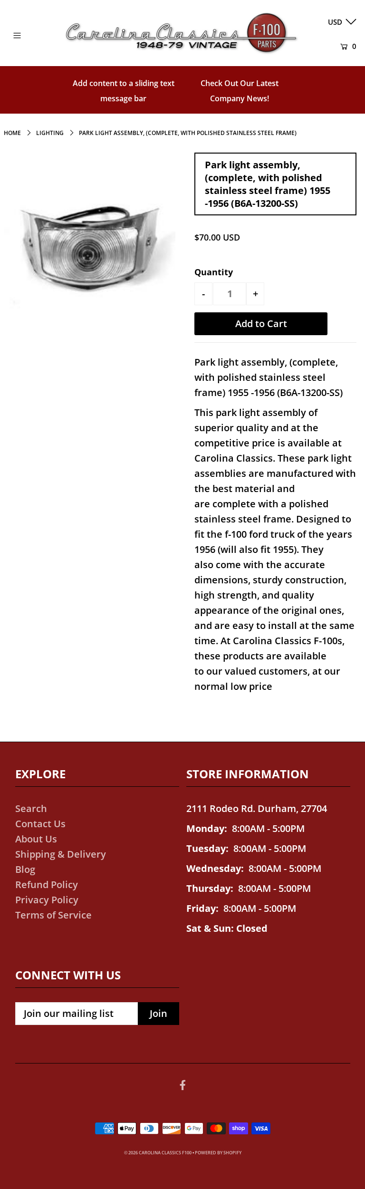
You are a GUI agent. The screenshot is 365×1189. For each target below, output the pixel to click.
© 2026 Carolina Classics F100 (158, 1153)
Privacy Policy (46, 899)
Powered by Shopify (218, 1153)
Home (12, 133)
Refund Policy (46, 884)
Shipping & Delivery (60, 854)
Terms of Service (53, 915)
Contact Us (40, 823)
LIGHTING (50, 133)
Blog (25, 869)
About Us (36, 838)
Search (31, 808)
